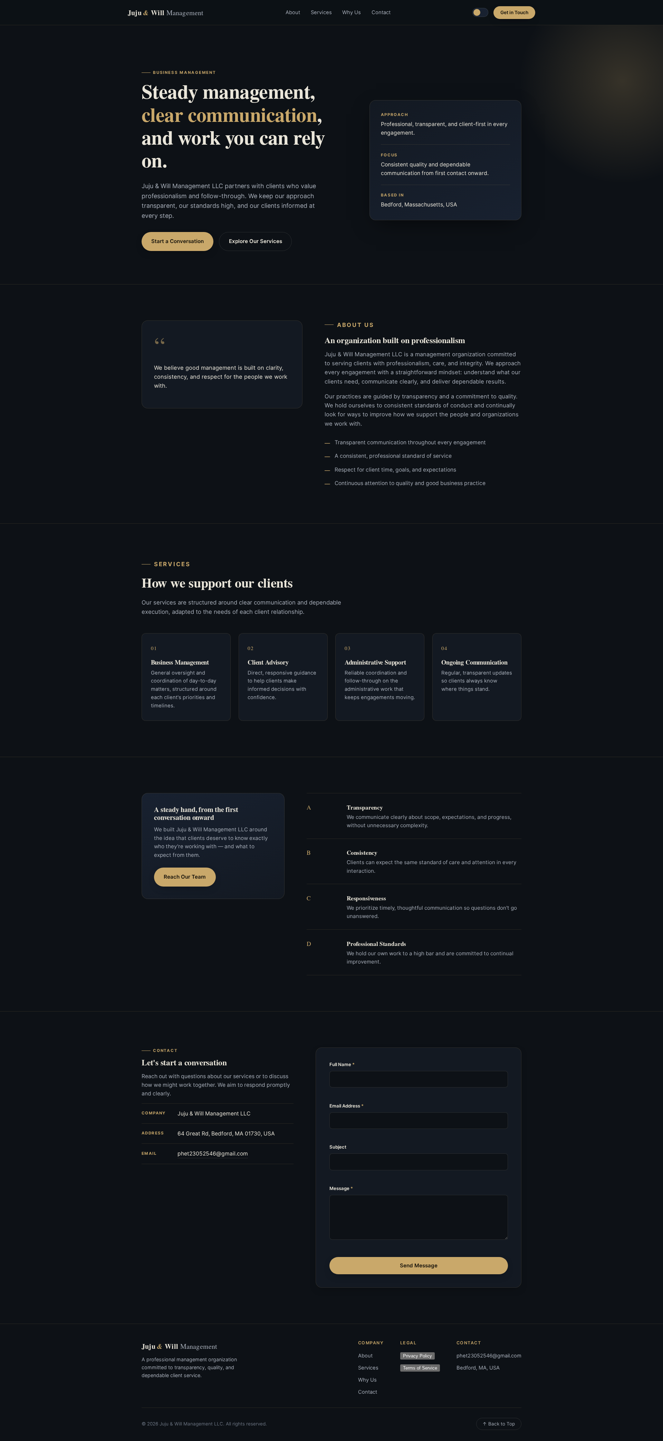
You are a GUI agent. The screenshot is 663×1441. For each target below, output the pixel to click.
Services (321, 12)
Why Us (351, 12)
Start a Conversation (177, 241)
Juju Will (166, 13)
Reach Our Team (185, 876)
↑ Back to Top (498, 1424)
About (293, 12)
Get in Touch (514, 12)
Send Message (419, 1265)
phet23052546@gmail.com (212, 1153)
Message (341, 1188)
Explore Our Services (255, 241)
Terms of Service (420, 1368)
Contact (381, 12)
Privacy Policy (417, 1355)
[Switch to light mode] (480, 12)
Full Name (342, 1064)
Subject (337, 1147)
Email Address (346, 1106)
